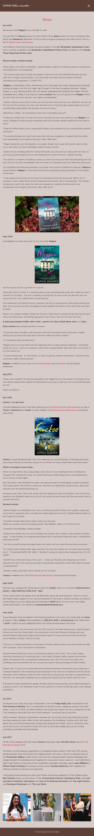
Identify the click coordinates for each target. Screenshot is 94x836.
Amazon (73, 410)
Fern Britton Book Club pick (62, 407)
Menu (89, 5)
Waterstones (45, 363)
